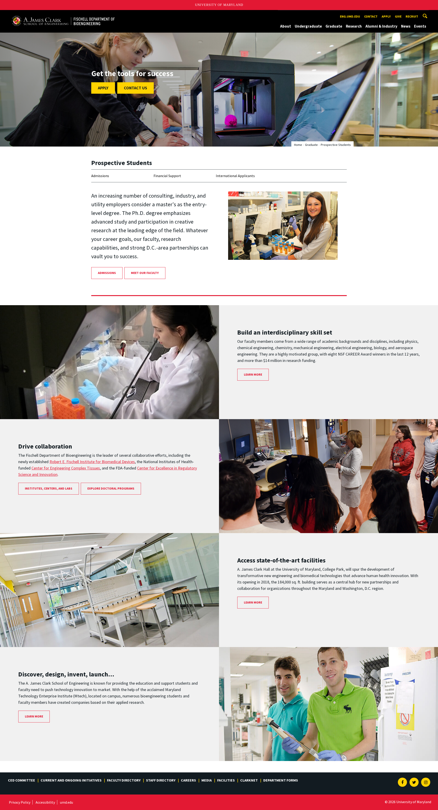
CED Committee (21, 780)
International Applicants (235, 175)
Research (354, 26)
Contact (371, 16)
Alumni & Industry (381, 26)
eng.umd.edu (350, 16)
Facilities (226, 780)
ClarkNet (249, 780)
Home (298, 145)
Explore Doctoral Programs (110, 488)
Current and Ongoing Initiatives (71, 780)
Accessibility (45, 802)
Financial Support (167, 175)
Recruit (412, 16)
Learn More (253, 374)
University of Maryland (219, 5)
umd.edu (66, 802)
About (285, 26)
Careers (188, 780)
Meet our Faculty (145, 273)
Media (206, 780)
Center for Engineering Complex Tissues (65, 468)
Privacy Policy (19, 802)
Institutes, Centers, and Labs (48, 488)
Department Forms (280, 780)
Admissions (100, 175)
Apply (386, 16)
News (405, 26)
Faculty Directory (124, 780)
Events (420, 26)
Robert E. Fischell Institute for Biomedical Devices (92, 461)
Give (398, 16)
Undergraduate (308, 26)
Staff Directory (160, 780)
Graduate (334, 26)
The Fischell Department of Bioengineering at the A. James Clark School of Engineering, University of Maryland (63, 14)
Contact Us (135, 87)
